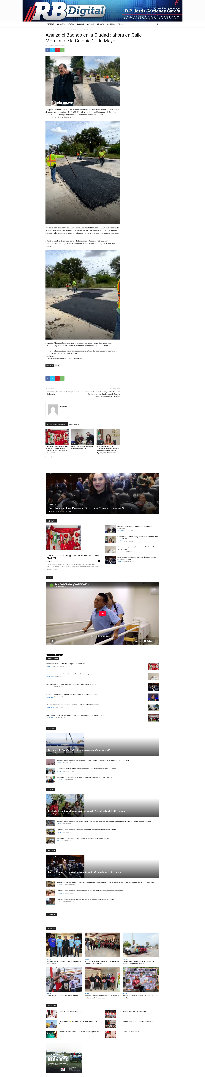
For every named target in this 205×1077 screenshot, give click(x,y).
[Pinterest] (57, 50)
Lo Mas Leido (49, 443)
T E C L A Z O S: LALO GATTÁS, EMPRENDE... (132, 1011)
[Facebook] (47, 50)
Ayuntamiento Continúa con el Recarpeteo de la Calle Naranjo (62, 393)
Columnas (111, 24)
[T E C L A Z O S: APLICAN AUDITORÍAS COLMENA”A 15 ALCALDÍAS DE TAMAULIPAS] (110, 1024)
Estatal (71, 24)
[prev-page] (46, 457)
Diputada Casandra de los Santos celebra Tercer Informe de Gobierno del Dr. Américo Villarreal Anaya (93, 760)
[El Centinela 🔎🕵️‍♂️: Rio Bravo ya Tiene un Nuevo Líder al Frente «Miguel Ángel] (51, 1024)
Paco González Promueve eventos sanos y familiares (140, 997)
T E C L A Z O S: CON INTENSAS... (128, 1032)
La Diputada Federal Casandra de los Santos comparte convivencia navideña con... (75, 715)
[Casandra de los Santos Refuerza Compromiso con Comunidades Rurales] (50, 840)
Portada (50, 24)
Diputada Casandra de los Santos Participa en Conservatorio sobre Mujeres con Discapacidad (90, 891)
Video (120, 24)
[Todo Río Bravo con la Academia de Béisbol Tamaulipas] (64, 945)
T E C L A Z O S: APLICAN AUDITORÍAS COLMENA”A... (135, 1021)
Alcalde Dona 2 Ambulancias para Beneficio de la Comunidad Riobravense (72, 705)
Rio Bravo (61, 24)
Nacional (80, 24)
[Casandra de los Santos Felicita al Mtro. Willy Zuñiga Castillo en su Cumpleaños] (50, 779)
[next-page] (50, 457)
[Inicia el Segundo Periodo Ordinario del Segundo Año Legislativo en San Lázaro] (110, 560)
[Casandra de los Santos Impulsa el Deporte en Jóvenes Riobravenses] (102, 979)
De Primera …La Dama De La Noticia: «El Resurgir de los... (79, 1032)
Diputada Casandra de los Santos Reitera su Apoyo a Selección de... (102, 962)
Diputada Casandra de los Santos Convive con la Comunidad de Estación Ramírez (100, 506)
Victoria (90, 24)
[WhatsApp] (62, 50)
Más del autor (74, 424)
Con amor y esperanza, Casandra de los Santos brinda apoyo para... (70, 674)
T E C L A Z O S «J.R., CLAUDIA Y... (70, 1011)
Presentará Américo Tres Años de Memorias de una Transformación (79, 750)
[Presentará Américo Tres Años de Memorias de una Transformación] (102, 744)
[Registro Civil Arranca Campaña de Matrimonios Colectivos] (82, 437)
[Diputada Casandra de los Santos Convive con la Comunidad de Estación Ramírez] (102, 493)
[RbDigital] (102, 11)
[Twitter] (52, 50)
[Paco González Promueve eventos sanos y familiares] (141, 979)
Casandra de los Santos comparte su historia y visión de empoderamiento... (72, 694)
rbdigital (51, 45)
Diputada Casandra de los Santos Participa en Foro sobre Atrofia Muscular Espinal (85, 899)
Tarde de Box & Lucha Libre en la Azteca (62, 996)
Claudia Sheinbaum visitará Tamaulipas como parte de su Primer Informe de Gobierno (87, 769)
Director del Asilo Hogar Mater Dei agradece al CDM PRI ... (73, 557)
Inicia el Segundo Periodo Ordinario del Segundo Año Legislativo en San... (71, 684)
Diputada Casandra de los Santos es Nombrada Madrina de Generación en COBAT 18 (86, 830)
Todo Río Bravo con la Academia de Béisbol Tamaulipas (63, 962)
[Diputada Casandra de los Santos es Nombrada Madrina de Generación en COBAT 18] (50, 832)
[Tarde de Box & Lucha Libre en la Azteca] (64, 979)
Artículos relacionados (56, 424)
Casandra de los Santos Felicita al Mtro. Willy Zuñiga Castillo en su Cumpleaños (84, 777)
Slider (57, 365)
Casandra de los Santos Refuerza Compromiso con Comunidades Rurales (83, 838)
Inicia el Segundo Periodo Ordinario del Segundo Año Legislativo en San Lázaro (84, 872)
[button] (157, 24)
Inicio (47, 30)
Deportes (100, 24)
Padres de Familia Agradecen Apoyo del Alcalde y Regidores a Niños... (138, 962)
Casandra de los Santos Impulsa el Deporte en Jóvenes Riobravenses (102, 997)
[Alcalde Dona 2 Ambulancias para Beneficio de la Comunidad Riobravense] (153, 707)
